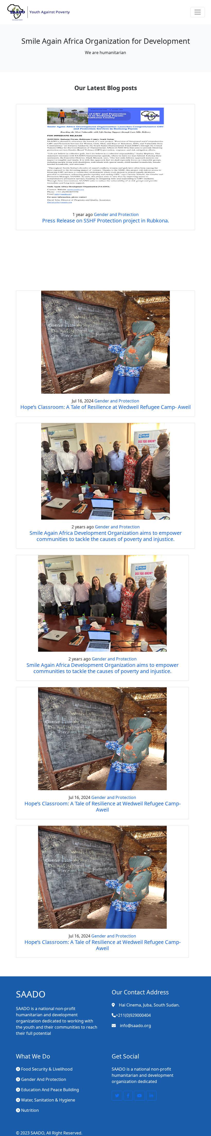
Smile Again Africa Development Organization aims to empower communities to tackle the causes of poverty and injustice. (106, 536)
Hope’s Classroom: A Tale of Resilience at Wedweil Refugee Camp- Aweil (105, 406)
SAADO (37, 1133)
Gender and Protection (116, 214)
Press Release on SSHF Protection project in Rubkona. (105, 220)
